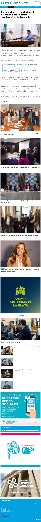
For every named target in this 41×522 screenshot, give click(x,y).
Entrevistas (37, 6)
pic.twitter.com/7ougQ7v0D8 (30, 70)
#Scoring (23, 66)
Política (6, 6)
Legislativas (11, 6)
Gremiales (27, 6)
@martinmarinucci (11, 64)
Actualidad (32, 6)
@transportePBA (23, 64)
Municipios (22, 6)
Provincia (16, 6)
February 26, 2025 (22, 71)
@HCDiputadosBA (8, 68)
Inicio (2, 6)
